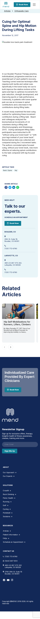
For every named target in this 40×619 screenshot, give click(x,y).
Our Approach (8, 472)
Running (6, 502)
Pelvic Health (8, 498)
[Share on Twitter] (9, 187)
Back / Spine (7, 170)
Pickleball (6, 513)
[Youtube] (8, 580)
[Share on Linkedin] (13, 187)
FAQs (5, 538)
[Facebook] (4, 580)
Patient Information (10, 535)
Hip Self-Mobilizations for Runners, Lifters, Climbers (17, 323)
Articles (7, 11)
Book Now (23, 4)
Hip (16, 170)
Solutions (6, 516)
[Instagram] (12, 580)
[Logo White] (10, 415)
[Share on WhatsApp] (17, 187)
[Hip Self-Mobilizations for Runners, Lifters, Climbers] (18, 311)
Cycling (6, 509)
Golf (4, 505)
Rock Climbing (8, 494)
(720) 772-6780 (11, 249)
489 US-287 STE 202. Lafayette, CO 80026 (13, 264)
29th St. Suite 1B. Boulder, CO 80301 (12, 240)
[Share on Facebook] (6, 187)
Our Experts (7, 476)
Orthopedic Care (21, 11)
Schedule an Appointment (13, 542)
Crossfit (6, 491)
